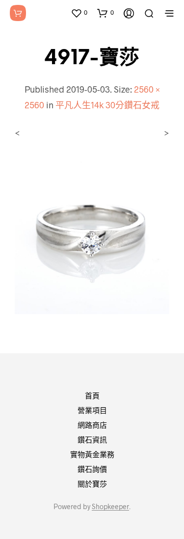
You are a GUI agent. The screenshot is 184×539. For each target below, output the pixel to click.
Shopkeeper (110, 507)
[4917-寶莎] (92, 236)
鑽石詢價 (92, 469)
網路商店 (92, 424)
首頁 (92, 395)
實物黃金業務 (92, 454)
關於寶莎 (92, 483)
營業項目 (92, 410)
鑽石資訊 (92, 439)
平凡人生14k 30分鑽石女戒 (107, 104)
